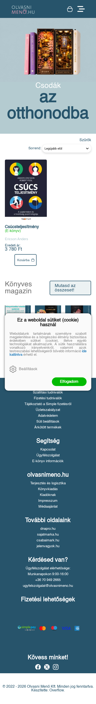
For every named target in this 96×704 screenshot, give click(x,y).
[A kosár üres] (70, 9)
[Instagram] (55, 667)
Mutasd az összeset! (65, 288)
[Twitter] (47, 667)
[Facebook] (38, 667)
